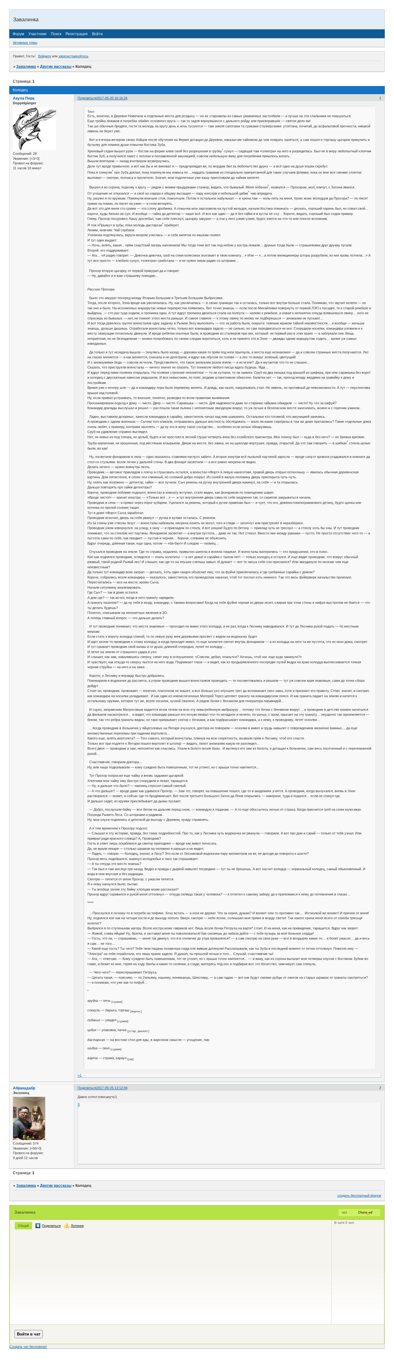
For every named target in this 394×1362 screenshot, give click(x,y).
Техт (90, 111)
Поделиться (87, 98)
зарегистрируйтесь (73, 56)
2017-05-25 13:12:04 (111, 1088)
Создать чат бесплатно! (28, 1346)
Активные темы (25, 42)
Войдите (44, 56)
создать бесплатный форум (359, 1195)
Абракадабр (24, 1088)
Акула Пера (23, 98)
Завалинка (26, 66)
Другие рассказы (55, 66)
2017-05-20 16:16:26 (111, 98)
